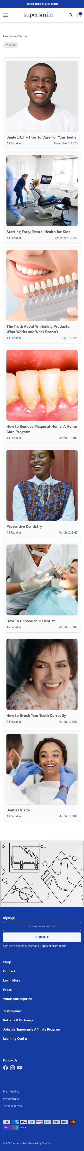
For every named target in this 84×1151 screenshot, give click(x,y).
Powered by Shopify (39, 1143)
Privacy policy (11, 1099)
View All (10, 45)
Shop (7, 962)
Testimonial (12, 1011)
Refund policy (11, 1091)
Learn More (11, 980)
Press (7, 990)
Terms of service (12, 1106)
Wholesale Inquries (17, 999)
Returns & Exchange (18, 1020)
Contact (9, 971)
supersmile (19, 1143)
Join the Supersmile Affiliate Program (31, 1029)
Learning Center (15, 1038)
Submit (42, 937)
